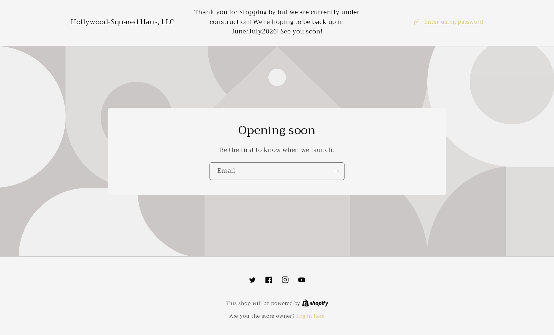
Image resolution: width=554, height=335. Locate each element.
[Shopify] (315, 303)
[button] (448, 22)
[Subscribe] (336, 171)
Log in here (310, 316)
